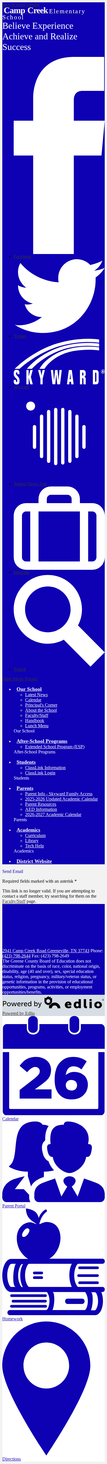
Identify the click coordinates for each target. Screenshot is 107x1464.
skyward (21, 386)
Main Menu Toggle (19, 678)
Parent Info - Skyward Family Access (58, 793)
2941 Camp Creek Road (45, 950)
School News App (30, 483)
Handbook (34, 720)
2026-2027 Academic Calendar (53, 814)
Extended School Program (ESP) (54, 746)
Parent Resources (40, 804)
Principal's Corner (41, 705)
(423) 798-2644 (16, 955)
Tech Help (34, 845)
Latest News (36, 694)
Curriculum (35, 835)
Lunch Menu (37, 725)
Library (32, 840)
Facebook (22, 256)
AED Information (41, 809)
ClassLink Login (40, 772)
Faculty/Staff (36, 715)
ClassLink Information (45, 767)
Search (20, 669)
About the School (41, 710)
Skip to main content (20, 4)
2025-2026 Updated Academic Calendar (61, 799)
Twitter (20, 336)
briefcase (22, 572)
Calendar (33, 699)
